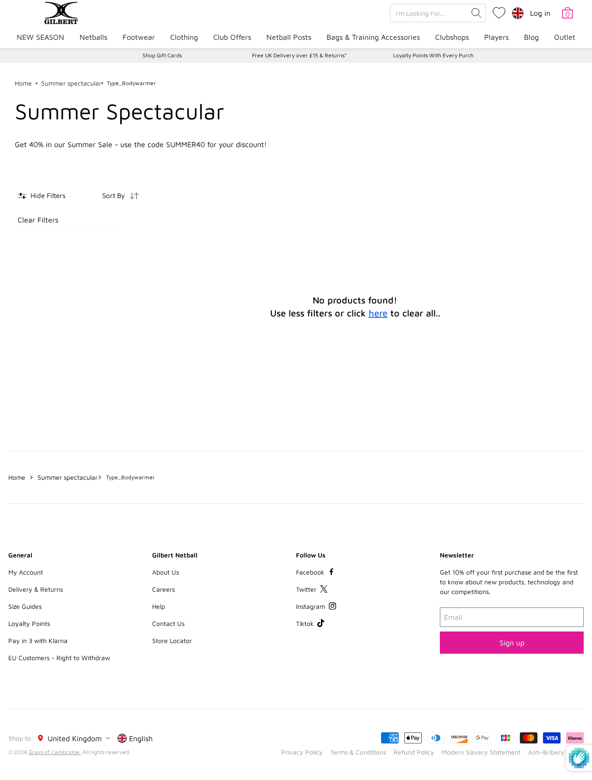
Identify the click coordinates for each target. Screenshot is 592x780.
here (378, 313)
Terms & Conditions (358, 752)
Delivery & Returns (35, 589)
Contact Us (168, 623)
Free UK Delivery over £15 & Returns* (299, 55)
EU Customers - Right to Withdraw (59, 658)
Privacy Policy (302, 752)
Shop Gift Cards (162, 55)
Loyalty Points (29, 623)
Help (158, 606)
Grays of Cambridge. (55, 752)
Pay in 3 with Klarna (38, 640)
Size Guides (25, 606)
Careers (163, 589)
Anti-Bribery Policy (556, 752)
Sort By (113, 195)
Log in (540, 13)
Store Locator (172, 640)
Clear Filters (38, 220)
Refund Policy (414, 752)
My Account (25, 572)
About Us (165, 572)
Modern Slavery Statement (481, 752)
